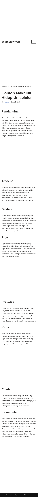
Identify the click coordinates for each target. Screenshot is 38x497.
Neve (8, 495)
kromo (7, 102)
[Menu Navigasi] (33, 42)
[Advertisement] (19, 19)
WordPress (28, 495)
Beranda (4, 86)
